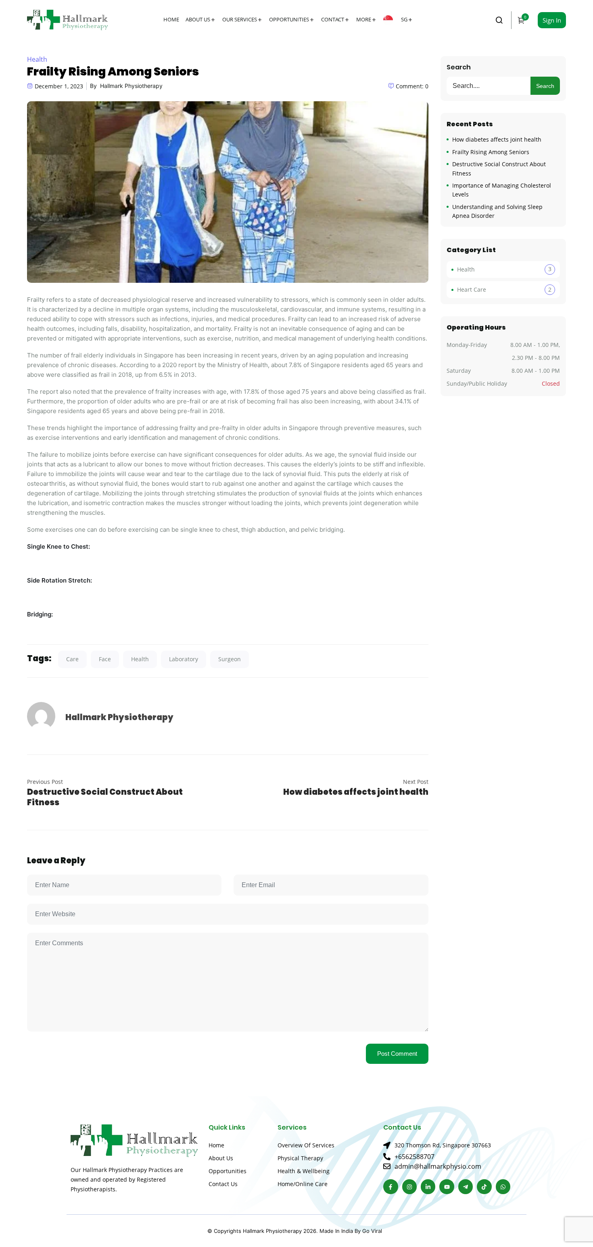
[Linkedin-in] (428, 1186)
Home (171, 19)
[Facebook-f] (390, 1186)
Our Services (239, 19)
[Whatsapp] (503, 1186)
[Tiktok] (484, 1186)
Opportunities (289, 19)
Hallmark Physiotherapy (131, 85)
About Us (198, 19)
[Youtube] (446, 1186)
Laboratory (183, 659)
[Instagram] (409, 1186)
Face (105, 659)
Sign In (552, 20)
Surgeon (229, 659)
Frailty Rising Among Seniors (490, 152)
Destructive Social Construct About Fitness (105, 797)
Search (459, 67)
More (363, 19)
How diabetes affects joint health (355, 792)
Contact (332, 19)
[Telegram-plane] (465, 1186)
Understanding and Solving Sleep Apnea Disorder (497, 211)
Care (72, 659)
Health (37, 59)
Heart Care (471, 289)
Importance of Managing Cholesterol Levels (501, 190)
